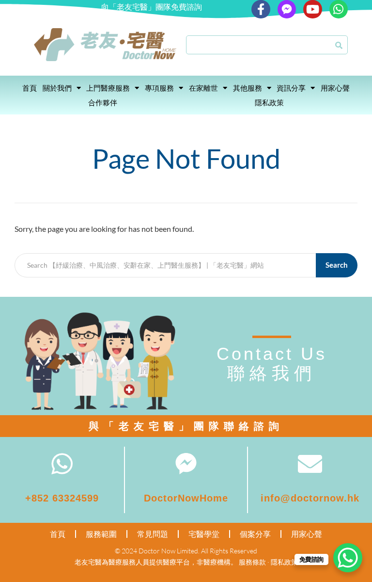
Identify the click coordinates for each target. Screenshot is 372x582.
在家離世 (203, 87)
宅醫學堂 (203, 533)
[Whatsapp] (338, 9)
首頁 (29, 87)
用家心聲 (335, 87)
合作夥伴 (102, 102)
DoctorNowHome (186, 498)
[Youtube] (312, 9)
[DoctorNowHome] (186, 464)
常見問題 (152, 533)
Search (337, 264)
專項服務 (159, 87)
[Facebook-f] (260, 9)
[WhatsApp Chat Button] (347, 557)
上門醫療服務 (108, 87)
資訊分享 (291, 87)
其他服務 (247, 87)
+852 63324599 (62, 498)
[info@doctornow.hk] (310, 464)
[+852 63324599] (62, 464)
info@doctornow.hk (310, 498)
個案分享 (255, 533)
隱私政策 (269, 102)
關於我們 (57, 87)
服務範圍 (101, 533)
